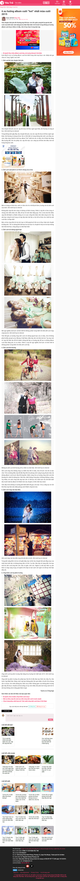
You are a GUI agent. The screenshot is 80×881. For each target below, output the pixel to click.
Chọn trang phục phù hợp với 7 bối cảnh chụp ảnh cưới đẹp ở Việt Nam (25, 701)
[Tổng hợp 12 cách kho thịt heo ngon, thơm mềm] (34, 759)
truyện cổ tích (24, 848)
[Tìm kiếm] (46, 2)
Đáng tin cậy (41, 706)
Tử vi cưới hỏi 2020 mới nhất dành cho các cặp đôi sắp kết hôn (7, 741)
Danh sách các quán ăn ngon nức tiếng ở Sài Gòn (21, 768)
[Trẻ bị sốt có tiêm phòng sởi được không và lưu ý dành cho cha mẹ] (34, 787)
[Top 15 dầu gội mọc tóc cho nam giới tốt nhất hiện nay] (34, 830)
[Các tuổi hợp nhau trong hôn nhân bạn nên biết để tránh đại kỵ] (47, 731)
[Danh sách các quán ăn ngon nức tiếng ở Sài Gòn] (21, 759)
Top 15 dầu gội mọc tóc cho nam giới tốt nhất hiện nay (34, 840)
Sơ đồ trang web (45, 872)
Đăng (50, 719)
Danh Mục (57, 3)
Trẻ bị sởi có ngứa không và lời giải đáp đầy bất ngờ (47, 796)
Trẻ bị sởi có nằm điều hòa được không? (7, 796)
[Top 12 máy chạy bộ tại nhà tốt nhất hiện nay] (47, 809)
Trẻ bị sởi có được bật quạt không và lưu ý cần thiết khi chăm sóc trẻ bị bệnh (21, 798)
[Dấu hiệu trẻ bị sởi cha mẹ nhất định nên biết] (47, 830)
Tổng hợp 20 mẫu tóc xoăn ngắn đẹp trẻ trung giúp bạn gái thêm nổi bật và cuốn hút (8, 770)
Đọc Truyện (64, 4)
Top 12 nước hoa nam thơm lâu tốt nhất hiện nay (21, 818)
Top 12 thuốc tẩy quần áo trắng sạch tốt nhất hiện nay (7, 840)
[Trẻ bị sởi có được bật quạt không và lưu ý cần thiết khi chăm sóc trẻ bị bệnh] (21, 787)
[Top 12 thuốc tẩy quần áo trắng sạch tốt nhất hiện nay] (8, 830)
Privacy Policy (35, 872)
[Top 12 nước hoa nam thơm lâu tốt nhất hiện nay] (21, 809)
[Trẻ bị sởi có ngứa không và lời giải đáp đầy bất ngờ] (47, 787)
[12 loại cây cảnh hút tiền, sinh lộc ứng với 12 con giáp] (47, 759)
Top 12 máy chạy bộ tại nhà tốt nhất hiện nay (47, 818)
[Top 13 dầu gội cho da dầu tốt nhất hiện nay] (21, 830)
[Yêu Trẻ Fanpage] (32, 867)
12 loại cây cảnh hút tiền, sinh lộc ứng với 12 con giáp (47, 769)
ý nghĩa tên (56, 848)
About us (15, 872)
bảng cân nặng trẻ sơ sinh (36, 848)
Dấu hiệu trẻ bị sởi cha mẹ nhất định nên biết (47, 839)
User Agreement (24, 872)
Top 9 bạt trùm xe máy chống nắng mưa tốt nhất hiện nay (7, 819)
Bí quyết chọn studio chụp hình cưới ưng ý (16, 696)
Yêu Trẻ (9, 2)
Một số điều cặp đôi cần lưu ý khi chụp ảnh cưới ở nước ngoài (22, 699)
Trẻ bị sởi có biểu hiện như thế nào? (34, 817)
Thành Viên (70, 4)
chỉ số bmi (62, 848)
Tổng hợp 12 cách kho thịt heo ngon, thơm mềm (34, 768)
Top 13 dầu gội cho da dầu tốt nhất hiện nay (20, 839)
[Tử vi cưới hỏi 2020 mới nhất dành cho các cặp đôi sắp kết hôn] (8, 731)
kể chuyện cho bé (48, 848)
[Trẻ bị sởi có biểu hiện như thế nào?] (34, 809)
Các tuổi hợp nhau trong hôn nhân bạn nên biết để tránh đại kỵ (47, 741)
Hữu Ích (32, 706)
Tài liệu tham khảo (24, 19)
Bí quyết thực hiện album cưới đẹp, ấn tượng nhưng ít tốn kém (22, 53)
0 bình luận (7, 711)
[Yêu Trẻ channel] (28, 867)
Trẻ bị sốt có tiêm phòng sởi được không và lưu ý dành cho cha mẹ (34, 797)
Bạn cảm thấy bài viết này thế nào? (18, 706)
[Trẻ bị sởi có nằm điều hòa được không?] (8, 787)
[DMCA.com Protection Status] (18, 871)
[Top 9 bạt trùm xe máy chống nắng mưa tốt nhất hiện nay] (8, 809)
